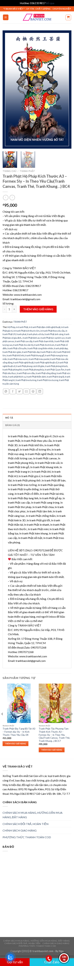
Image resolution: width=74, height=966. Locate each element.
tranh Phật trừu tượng (47, 380)
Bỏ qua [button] (50, 3)
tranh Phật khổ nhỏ (15, 355)
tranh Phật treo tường (26, 380)
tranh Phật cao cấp (23, 341)
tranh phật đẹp (61, 348)
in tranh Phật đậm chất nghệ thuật (44, 327)
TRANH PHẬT (27, 171)
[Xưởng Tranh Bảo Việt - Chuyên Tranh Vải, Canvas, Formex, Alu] (37, 17)
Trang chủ (9, 171)
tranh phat (21, 334)
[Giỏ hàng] (68, 17)
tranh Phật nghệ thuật (23, 362)
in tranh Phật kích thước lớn (26, 330)
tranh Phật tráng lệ (55, 376)
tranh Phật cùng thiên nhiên (40, 348)
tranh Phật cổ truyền (17, 348)
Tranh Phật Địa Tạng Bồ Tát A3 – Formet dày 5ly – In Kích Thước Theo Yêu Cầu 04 (19, 731)
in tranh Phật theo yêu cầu (52, 330)
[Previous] (8, 89)
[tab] (37, 417)
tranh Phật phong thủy (33, 369)
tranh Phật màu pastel (39, 359)
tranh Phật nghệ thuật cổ (45, 362)
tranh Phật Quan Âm (54, 369)
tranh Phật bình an (31, 337)
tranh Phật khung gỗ (34, 355)
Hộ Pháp (11, 327)
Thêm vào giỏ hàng (38, 309)
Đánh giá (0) (12, 425)
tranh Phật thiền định (36, 376)
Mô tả (9, 417)
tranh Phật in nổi (48, 352)
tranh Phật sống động (46, 373)
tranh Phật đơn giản (12, 352)
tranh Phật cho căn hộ (23, 345)
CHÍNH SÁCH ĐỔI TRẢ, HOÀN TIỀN (26, 823)
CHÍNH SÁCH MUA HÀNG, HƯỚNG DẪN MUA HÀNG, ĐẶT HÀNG (32, 815)
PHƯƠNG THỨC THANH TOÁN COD (27, 837)
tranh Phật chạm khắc (43, 341)
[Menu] (6, 17)
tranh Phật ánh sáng (54, 334)
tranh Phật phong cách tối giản (30, 366)
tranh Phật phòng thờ (13, 369)
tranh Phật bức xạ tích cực (53, 337)
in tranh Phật (22, 327)
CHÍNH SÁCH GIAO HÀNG (19, 830)
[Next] (66, 89)
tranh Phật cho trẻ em (44, 345)
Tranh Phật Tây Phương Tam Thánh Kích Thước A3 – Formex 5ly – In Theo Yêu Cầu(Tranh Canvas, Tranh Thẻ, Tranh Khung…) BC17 (54, 734)
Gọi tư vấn (15, 962)
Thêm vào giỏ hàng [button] (15, 743)
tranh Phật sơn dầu (26, 373)
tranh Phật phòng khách (56, 366)
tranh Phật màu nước (18, 359)
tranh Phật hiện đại (31, 352)
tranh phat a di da (35, 334)
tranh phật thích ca (17, 376)
